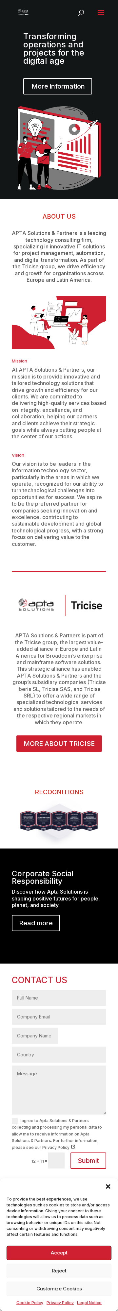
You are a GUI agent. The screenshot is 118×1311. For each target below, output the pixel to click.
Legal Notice (89, 1302)
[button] (108, 1186)
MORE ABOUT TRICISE (59, 744)
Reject (59, 1271)
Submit (88, 1161)
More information (58, 86)
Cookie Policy (29, 1302)
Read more (36, 923)
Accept (59, 1253)
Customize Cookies (59, 1289)
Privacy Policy (60, 1302)
